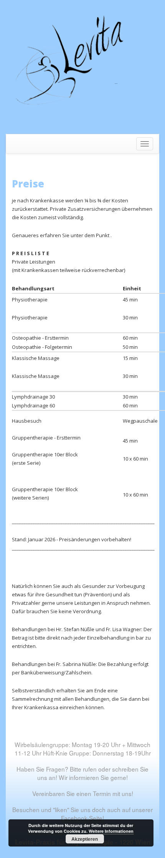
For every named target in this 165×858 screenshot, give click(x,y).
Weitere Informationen (111, 831)
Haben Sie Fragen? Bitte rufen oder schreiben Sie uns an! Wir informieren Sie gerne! (82, 773)
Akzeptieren (84, 838)
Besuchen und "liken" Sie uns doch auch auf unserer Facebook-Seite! (82, 813)
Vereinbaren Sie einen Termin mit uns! (82, 793)
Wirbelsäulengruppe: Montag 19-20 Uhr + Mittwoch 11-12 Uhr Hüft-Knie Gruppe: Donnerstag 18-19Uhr (83, 748)
